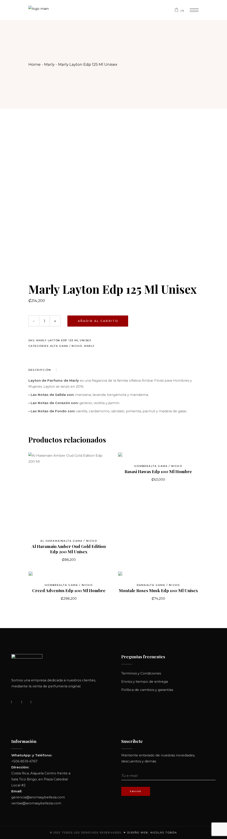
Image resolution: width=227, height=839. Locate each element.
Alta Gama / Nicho (66, 345)
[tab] (42, 370)
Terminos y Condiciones (141, 673)
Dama (141, 585)
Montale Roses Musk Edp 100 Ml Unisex (158, 590)
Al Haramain (51, 540)
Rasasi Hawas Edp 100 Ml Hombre (158, 471)
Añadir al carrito (98, 321)
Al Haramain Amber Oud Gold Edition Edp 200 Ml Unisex (69, 548)
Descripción (39, 369)
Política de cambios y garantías (147, 690)
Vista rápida (127, 457)
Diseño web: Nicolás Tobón (152, 832)
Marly (89, 345)
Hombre (141, 466)
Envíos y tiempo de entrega (144, 681)
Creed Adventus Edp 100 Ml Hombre (69, 590)
